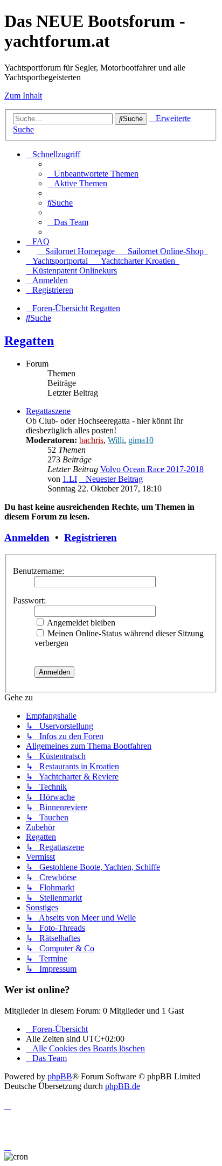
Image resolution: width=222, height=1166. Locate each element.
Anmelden (27, 537)
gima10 (141, 440)
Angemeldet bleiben (80, 622)
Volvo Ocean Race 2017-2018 (152, 469)
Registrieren (90, 537)
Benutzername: (38, 570)
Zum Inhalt (23, 95)
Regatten (29, 341)
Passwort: (29, 600)
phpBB (59, 1076)
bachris (91, 440)
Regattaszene (48, 411)
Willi (116, 440)
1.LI (70, 478)
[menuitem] (92, 173)
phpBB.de (122, 1086)
